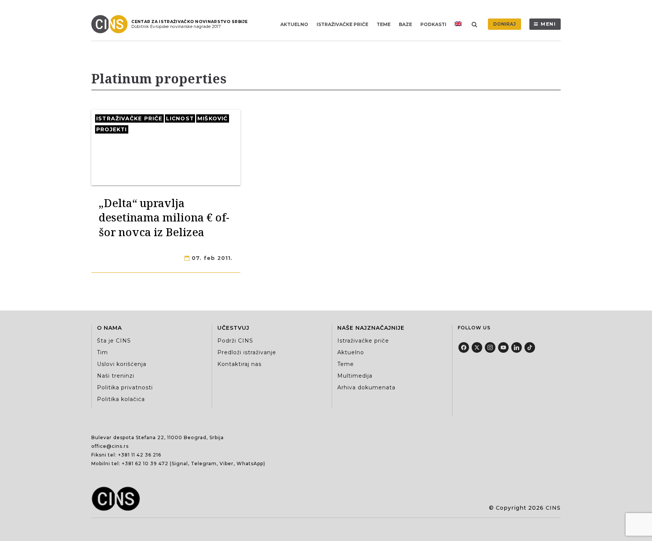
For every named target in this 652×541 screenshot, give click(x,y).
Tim (102, 352)
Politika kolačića (121, 399)
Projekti (111, 129)
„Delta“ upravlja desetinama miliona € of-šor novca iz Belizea (164, 217)
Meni (548, 24)
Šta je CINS (114, 340)
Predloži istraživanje (246, 352)
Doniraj (504, 24)
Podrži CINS (235, 340)
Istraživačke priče (342, 24)
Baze (405, 24)
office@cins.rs (110, 446)
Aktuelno (294, 24)
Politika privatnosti (125, 387)
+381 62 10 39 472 (145, 463)
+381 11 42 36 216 (139, 455)
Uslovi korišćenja (121, 364)
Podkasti (433, 24)
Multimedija (354, 375)
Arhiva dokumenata (366, 387)
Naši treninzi (115, 375)
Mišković (212, 118)
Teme (384, 24)
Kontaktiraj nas (239, 364)
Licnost (180, 118)
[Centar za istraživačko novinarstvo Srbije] (111, 24)
